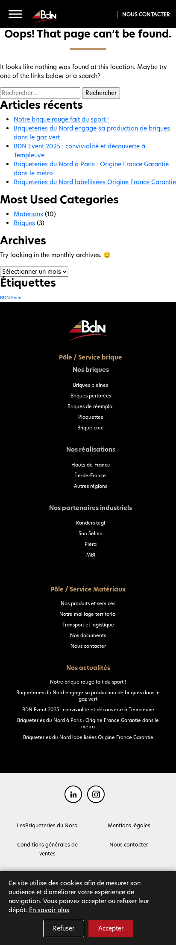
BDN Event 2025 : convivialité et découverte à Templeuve (88, 709)
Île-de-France (90, 475)
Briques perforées (90, 395)
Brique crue (90, 427)
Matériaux (28, 214)
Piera (91, 544)
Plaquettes (90, 417)
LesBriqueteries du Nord (47, 825)
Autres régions (90, 486)
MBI (90, 554)
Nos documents (88, 635)
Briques (24, 223)
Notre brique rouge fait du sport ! (61, 119)
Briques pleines (90, 385)
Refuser (63, 928)
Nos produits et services (88, 603)
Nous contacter (146, 14)
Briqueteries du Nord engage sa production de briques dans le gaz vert (88, 695)
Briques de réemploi (90, 406)
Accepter (110, 928)
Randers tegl (90, 522)
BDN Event (11, 298)
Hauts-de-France (90, 464)
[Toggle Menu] (15, 14)
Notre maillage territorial (88, 614)
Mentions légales (129, 825)
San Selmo (91, 533)
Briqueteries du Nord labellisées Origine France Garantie (95, 182)
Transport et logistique (88, 624)
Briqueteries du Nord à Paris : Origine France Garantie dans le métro (88, 723)
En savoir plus (49, 910)
